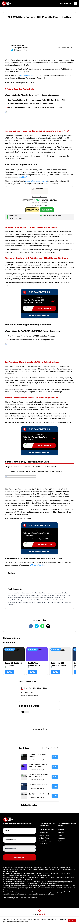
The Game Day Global (47, 829)
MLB (30, 688)
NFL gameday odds (27, 76)
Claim (9, 672)
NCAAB (45, 688)
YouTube (61, 832)
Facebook (61, 838)
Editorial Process (45, 841)
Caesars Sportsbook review (36, 181)
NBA (25, 688)
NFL (22, 688)
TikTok (60, 841)
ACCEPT (71, 920)
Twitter (60, 835)
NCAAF (39, 688)
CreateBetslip (65, 4)
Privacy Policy (44, 835)
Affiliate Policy (44, 838)
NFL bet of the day (37, 565)
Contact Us (43, 844)
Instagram (61, 829)
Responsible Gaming (41, 205)
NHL (34, 688)
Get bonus (47, 210)
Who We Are (44, 832)
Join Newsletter (19, 857)
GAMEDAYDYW (32, 210)
